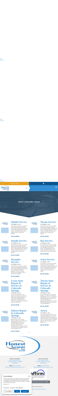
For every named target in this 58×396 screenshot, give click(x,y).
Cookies (38, 389)
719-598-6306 (16, 365)
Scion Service (47, 259)
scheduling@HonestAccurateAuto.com (43, 367)
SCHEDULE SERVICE (14, 183)
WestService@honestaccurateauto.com (15, 367)
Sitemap (43, 389)
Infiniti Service (19, 222)
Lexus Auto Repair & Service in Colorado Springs (17, 285)
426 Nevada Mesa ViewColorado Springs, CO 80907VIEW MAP (15, 362)
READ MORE (15, 236)
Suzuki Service (19, 240)
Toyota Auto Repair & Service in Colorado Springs (46, 285)
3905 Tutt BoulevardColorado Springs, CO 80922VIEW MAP (43, 362)
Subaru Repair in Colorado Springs (19, 313)
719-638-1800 (45, 365)
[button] (26, 188)
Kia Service (46, 240)
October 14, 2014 (16, 224)
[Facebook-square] (43, 183)
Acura (43, 310)
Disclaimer (33, 389)
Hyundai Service (15, 260)
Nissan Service (48, 222)
